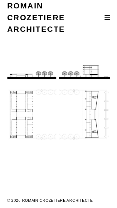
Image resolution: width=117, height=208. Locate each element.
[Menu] (107, 17)
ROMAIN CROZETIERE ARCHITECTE (36, 17)
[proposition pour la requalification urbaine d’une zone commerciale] (58, 102)
